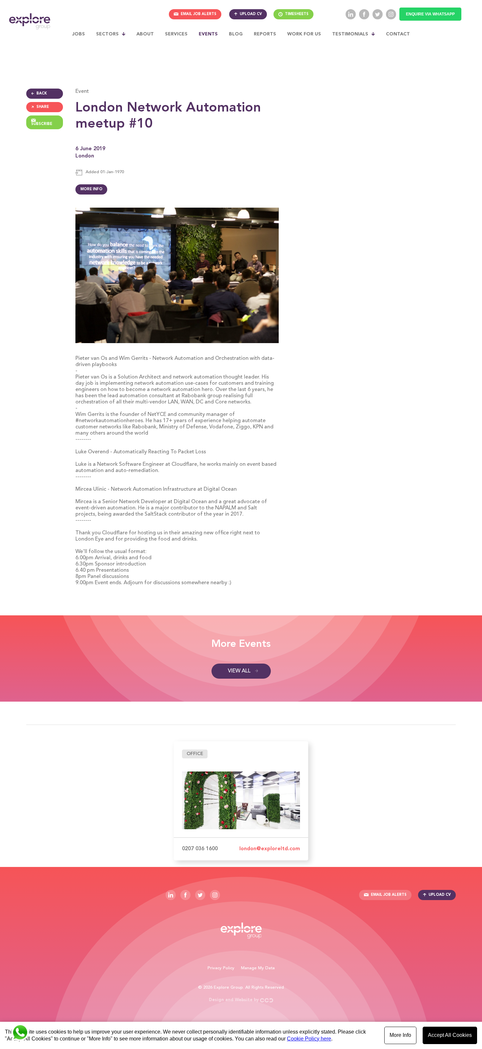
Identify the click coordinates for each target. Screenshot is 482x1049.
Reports (265, 34)
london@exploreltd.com (269, 849)
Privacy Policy (221, 968)
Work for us (304, 34)
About (145, 34)
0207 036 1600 (200, 849)
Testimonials (350, 34)
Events (208, 34)
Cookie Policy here (309, 1038)
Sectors (107, 34)
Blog (236, 34)
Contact (398, 34)
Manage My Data (258, 968)
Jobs (78, 34)
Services (176, 34)
